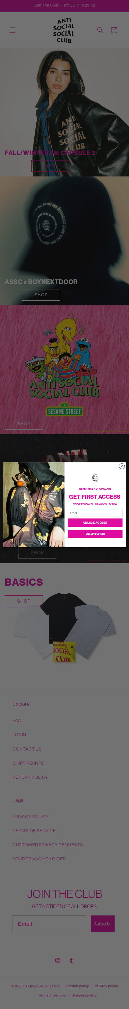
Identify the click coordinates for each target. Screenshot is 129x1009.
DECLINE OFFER (95, 533)
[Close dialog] (122, 466)
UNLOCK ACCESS (95, 522)
